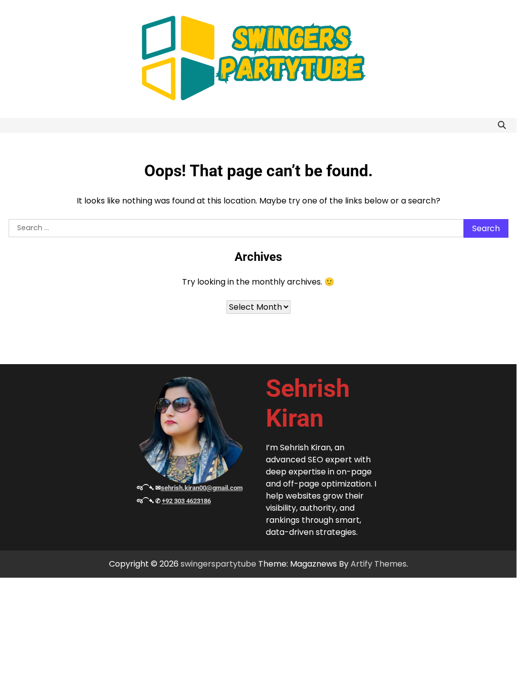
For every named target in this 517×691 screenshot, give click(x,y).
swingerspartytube (218, 564)
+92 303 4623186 (186, 501)
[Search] (501, 125)
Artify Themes (379, 564)
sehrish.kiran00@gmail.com (202, 488)
